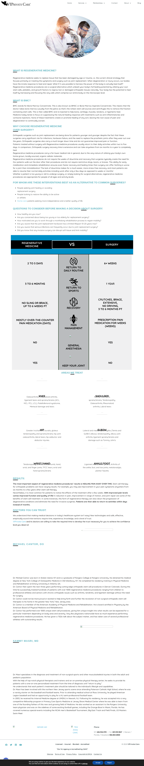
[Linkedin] (16, 745)
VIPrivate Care (19, 521)
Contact (114, 3)
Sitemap (50, 754)
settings (84, 764)
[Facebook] (6, 745)
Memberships (98, 3)
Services (81, 3)
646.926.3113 (102, 732)
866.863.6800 (115, 735)
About (126, 3)
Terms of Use (60, 754)
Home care (22, 201)
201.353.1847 (117, 732)
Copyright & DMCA (85, 754)
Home (69, 3)
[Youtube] (20, 745)
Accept (98, 763)
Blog (139, 3)
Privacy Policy (71, 754)
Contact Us (98, 754)
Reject (109, 763)
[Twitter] (11, 745)
